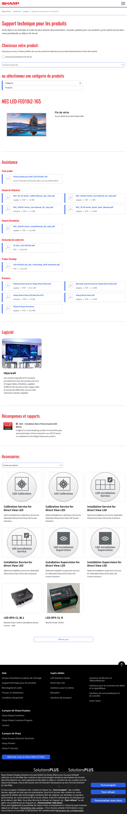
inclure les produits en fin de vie (18, 57)
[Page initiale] (10, 3)
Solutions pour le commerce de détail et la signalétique (107, 687)
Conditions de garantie (12, 697)
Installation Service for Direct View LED (101, 508)
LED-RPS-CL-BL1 (14, 618)
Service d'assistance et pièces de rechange (21, 678)
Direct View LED (57, 682)
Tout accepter (108, 785)
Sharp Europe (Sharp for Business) (18, 738)
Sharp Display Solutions (13, 715)
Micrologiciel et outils (12, 687)
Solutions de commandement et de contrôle (104, 695)
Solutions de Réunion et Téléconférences (100, 679)
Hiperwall (10, 373)
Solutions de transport (61, 697)
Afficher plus (63, 639)
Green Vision (95, 700)
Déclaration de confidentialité (69, 810)
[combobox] (63, 64)
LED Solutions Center (60, 678)
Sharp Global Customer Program (17, 720)
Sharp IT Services (10, 748)
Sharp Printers (8, 743)
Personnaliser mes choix (108, 800)
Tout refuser (108, 792)
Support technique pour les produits (19, 682)
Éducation (55, 692)
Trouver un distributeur (13, 692)
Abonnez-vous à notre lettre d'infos (26, 757)
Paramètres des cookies (31, 808)
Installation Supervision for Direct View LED (63, 564)
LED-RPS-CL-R (54, 618)
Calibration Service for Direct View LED (18, 508)
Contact (5, 725)
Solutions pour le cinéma (62, 687)
